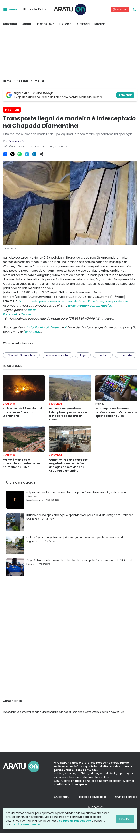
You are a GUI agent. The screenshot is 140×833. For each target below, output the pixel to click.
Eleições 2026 (45, 24)
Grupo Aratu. (84, 784)
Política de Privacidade (75, 820)
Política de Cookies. (27, 824)
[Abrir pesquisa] (135, 9)
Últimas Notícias (34, 9)
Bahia (26, 24)
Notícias (22, 81)
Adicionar (125, 95)
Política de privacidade (92, 797)
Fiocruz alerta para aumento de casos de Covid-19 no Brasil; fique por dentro (73, 301)
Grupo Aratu (61, 797)
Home (7, 81)
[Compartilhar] (41, 154)
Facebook (42, 327)
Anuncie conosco (126, 797)
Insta (30, 327)
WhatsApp (32, 332)
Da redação (17, 141)
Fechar (125, 819)
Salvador (10, 24)
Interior (39, 81)
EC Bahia (65, 24)
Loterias (99, 24)
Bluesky (55, 327)
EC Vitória (83, 24)
